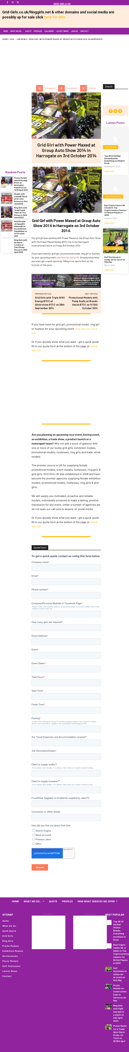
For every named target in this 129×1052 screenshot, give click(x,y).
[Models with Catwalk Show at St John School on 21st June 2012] (6, 198)
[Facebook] (7, 2)
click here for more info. (68, 257)
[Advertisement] (65, 60)
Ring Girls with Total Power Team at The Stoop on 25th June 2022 (20, 212)
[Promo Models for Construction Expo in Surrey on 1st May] (108, 986)
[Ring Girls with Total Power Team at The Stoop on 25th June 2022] (6, 212)
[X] (18, 2)
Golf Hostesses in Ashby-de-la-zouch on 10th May (114, 259)
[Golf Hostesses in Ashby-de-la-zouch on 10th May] (115, 240)
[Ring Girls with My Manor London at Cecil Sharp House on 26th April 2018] (6, 244)
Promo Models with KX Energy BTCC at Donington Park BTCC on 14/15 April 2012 (21, 184)
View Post (109, 171)
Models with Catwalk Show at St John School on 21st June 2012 (21, 199)
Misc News (110, 147)
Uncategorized (113, 196)
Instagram (50, 88)
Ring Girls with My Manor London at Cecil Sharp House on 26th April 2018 (20, 246)
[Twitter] (83, 88)
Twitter (92, 88)
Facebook (72, 88)
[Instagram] (12, 2)
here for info (54, 17)
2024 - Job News (113, 248)
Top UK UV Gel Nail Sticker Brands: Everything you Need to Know (114, 159)
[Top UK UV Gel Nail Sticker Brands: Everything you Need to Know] (115, 139)
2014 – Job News (18, 39)
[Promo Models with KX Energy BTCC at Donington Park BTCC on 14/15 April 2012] (6, 182)
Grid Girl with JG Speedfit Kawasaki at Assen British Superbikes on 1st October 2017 (20, 228)
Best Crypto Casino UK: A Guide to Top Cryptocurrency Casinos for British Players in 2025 (115, 210)
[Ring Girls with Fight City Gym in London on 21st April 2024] (108, 1006)
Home (5, 39)
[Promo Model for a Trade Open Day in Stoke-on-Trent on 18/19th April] (108, 1027)
